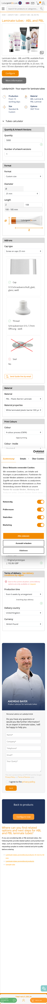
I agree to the (22, 781)
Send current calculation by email (5, 1000)
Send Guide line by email (20, 376)
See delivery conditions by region (19, 574)
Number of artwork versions (17, 149)
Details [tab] (23, 459)
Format (7, 171)
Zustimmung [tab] (8, 459)
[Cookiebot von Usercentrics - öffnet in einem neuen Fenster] (33, 451)
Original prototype (16, 560)
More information (14, 80)
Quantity (8, 135)
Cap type (8, 246)
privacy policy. (28, 781)
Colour (7, 427)
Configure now (23, 816)
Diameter (8, 184)
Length (7, 200)
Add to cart (38, 1000)
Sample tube (10, 865)
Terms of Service (24, 777)
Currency (8, 619)
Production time (12, 589)
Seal (15, 359)
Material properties (13, 405)
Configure (10, 73)
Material (8, 394)
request (33, 584)
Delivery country (12, 608)
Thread (16, 321)
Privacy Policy (10, 777)
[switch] (40, 510)
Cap (14, 282)
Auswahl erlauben (23, 543)
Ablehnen (23, 550)
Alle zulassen (23, 536)
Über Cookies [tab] (38, 459)
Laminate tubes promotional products (20, 861)
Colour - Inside (11, 443)
